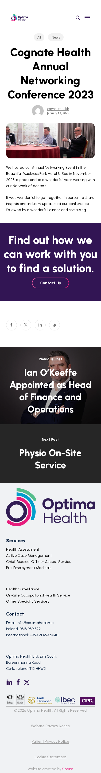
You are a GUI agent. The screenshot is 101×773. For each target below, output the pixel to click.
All (39, 37)
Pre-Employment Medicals (28, 567)
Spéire (67, 769)
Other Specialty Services (27, 601)
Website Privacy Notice (50, 726)
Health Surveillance (22, 589)
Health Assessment (22, 549)
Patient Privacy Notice (50, 741)
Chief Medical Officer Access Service (38, 561)
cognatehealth (58, 108)
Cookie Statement (50, 757)
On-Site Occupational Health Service (38, 595)
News (55, 37)
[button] (87, 17)
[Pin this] (54, 325)
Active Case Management (29, 555)
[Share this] (11, 325)
